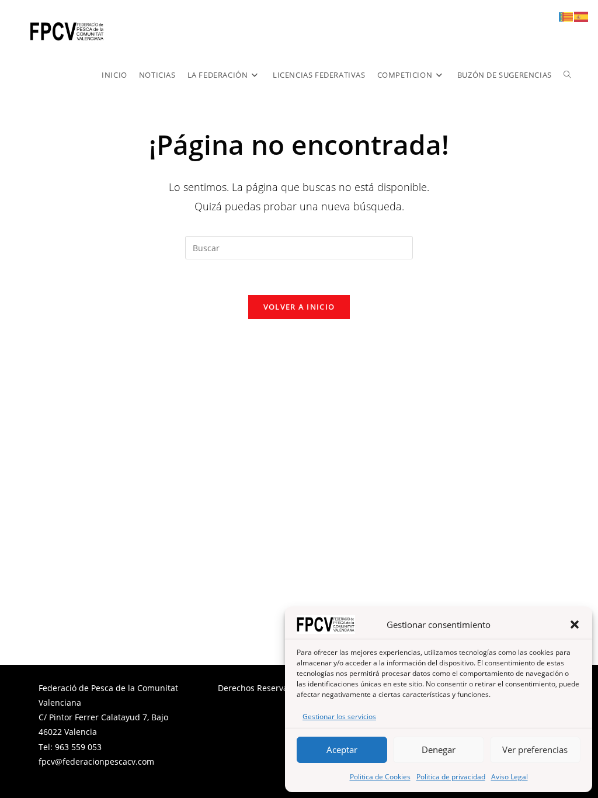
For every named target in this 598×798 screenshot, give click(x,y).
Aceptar (341, 749)
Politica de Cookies (380, 777)
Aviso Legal (509, 777)
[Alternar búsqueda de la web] (567, 74)
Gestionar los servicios (339, 716)
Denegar (439, 749)
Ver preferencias (535, 749)
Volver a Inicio (299, 306)
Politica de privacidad (450, 777)
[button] (574, 624)
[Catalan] (566, 16)
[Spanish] (581, 16)
